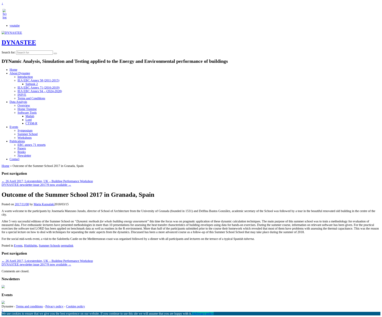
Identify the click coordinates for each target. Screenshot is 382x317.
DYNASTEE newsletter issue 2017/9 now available (36, 184)
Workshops (25, 137)
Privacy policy (54, 306)
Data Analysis (18, 102)
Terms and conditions (29, 306)
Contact (14, 159)
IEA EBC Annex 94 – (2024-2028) (40, 91)
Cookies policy (75, 306)
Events (14, 127)
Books (22, 152)
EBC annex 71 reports (32, 144)
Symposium (25, 130)
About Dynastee (20, 73)
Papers (22, 148)
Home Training (27, 109)
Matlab (29, 116)
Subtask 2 (31, 84)
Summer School (28, 134)
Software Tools (27, 112)
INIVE (22, 94)
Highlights (30, 245)
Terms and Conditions (31, 98)
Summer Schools (49, 245)
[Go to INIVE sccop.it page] (6, 17)
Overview (24, 105)
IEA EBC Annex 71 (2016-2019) (38, 87)
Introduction (25, 77)
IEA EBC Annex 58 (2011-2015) (38, 80)
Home (13, 69)
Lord (28, 119)
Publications (17, 141)
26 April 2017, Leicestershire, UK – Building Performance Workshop (47, 181)
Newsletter (24, 155)
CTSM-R (31, 123)
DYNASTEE (19, 42)
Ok (194, 313)
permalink (67, 245)
